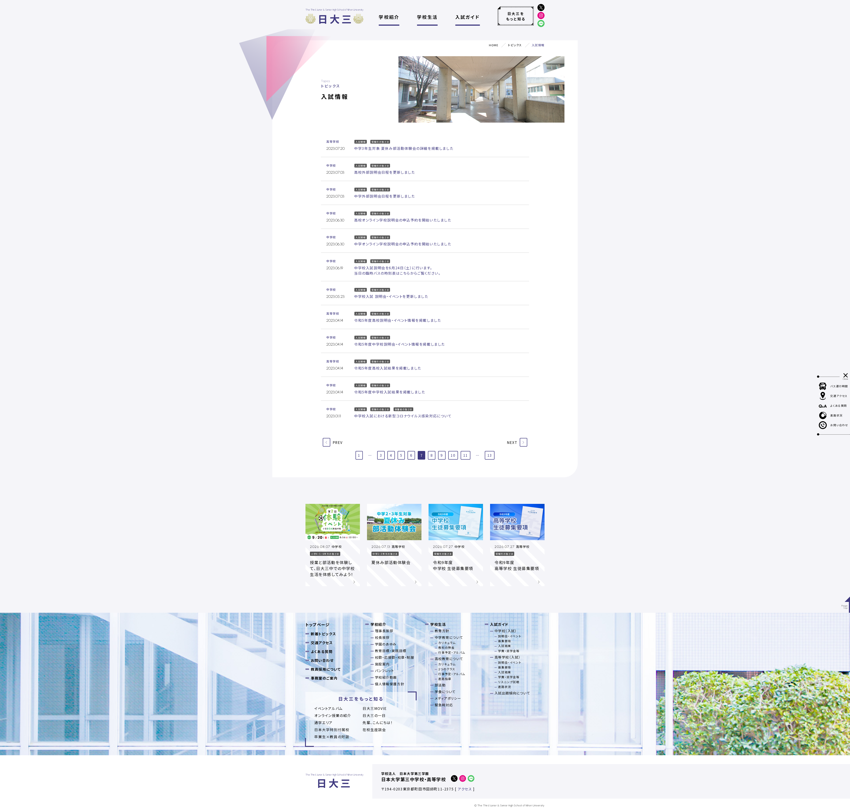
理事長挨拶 (384, 630)
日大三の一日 (374, 715)
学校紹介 (389, 17)
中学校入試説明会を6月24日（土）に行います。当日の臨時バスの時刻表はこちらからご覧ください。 (397, 270)
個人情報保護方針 (389, 684)
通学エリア (323, 722)
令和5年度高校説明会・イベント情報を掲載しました (397, 320)
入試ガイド (467, 17)
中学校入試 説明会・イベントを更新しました (391, 296)
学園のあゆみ (386, 644)
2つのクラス (446, 669)
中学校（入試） (506, 630)
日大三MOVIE (375, 708)
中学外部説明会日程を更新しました (384, 196)
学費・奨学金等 (508, 651)
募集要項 (504, 641)
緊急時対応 (444, 705)
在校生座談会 (374, 729)
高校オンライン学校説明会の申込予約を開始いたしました (402, 220)
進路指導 (444, 679)
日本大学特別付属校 (331, 729)
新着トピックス (323, 633)
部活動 (440, 685)
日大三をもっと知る (515, 16)
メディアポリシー (448, 698)
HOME (493, 45)
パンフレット (384, 670)
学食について (445, 691)
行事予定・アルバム (451, 652)
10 (453, 455)
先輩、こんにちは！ (378, 722)
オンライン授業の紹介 (332, 715)
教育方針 (442, 630)
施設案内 (382, 664)
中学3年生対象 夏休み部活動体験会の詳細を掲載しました (403, 148)
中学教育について (449, 637)
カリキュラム (447, 643)
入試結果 (504, 646)
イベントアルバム (328, 708)
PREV (336, 442)
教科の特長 (446, 647)
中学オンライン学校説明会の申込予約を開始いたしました (402, 244)
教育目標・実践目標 (390, 650)
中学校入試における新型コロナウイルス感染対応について (403, 415)
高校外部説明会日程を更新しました (384, 172)
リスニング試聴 (508, 682)
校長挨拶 (382, 637)
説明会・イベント (509, 636)
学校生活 (427, 17)
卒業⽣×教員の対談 (331, 736)
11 (465, 455)
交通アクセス (322, 642)
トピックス (515, 45)
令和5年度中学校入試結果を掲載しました (389, 392)
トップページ (317, 624)
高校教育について (449, 658)
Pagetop (845, 606)
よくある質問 (322, 651)
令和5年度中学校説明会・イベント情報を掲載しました (399, 344)
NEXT (513, 442)
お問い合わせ (322, 660)
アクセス (465, 789)
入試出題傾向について (512, 693)
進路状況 (504, 687)
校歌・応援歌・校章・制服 (394, 657)
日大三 (336, 19)
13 (489, 455)
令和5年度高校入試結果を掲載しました (387, 368)
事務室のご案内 (324, 678)
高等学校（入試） (508, 657)
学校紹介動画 (386, 677)
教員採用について (326, 669)
